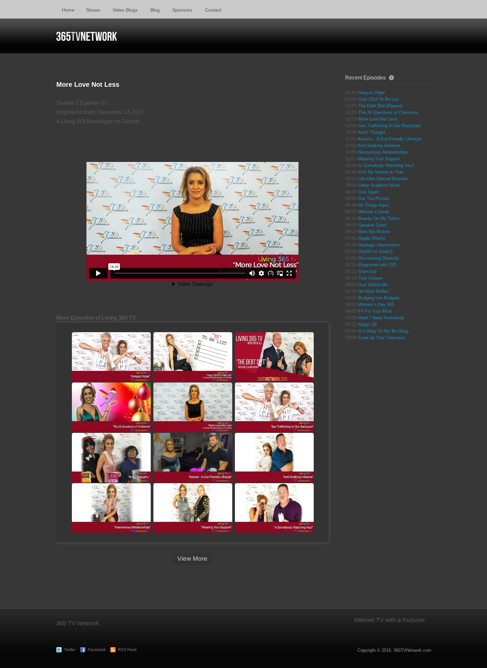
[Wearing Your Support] (192, 508)
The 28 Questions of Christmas (388, 112)
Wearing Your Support (379, 158)
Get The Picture (373, 198)
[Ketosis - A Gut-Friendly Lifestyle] (192, 458)
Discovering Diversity (378, 258)
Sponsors (182, 10)
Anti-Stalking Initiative (379, 145)
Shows (93, 10)
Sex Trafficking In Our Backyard (389, 125)
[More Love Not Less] (192, 407)
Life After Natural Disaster (382, 178)
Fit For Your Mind (375, 311)
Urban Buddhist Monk (379, 185)
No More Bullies (373, 291)
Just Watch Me (373, 284)
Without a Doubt (373, 211)
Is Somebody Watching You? (386, 165)
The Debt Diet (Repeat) (380, 105)
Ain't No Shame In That (380, 172)
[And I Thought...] (111, 458)
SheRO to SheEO (375, 251)
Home (68, 10)
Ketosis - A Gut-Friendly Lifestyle (389, 138)
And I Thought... (373, 132)
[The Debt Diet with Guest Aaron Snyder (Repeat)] (274, 357)
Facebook (97, 649)
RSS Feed (127, 649)
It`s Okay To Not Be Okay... (385, 331)
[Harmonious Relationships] (111, 508)
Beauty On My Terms (379, 218)
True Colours (370, 278)
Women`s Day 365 (376, 304)
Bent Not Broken (374, 231)
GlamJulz (367, 271)
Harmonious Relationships (383, 152)
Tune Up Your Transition (381, 337)
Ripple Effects (372, 238)
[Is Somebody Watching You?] (274, 508)
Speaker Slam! (372, 225)
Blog (155, 10)
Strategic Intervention (379, 244)
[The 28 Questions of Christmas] (111, 407)
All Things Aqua (373, 205)
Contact (213, 10)
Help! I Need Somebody (381, 317)
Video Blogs (125, 10)
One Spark (368, 191)
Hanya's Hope (371, 92)
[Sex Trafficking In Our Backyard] (274, 407)
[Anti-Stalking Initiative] (274, 458)
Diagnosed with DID (377, 264)
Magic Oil (367, 324)
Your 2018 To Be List (378, 99)
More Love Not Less (377, 119)
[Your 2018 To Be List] (192, 357)
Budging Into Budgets (379, 297)
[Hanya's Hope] (111, 357)
